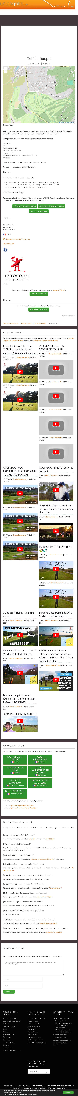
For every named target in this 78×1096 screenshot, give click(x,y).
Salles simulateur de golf (62, 1030)
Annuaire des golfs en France (61, 1018)
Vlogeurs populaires (34, 1021)
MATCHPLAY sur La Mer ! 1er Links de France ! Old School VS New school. (56, 509)
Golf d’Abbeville (15, 791)
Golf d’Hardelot (40, 758)
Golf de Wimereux (15, 781)
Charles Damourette (22, 357)
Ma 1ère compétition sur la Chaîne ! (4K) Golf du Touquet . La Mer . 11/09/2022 (19, 699)
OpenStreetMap (70, 122)
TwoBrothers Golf (33, 1029)
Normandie (6, 1040)
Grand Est (6, 1032)
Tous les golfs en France (10, 323)
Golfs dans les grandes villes (63, 1023)
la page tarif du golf (59, 290)
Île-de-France (7, 1037)
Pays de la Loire (8, 1048)
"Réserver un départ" (55, 888)
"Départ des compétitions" (54, 932)
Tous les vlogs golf (33, 1023)
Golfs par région (60, 1027)
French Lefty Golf (33, 1034)
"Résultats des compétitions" (48, 923)
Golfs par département (62, 1025)
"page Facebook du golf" (44, 897)
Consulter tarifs (38, 294)
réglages (34, 1094)
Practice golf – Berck (15, 758)
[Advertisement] (39, 42)
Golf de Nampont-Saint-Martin (40, 770)
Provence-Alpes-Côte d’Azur (12, 1050)
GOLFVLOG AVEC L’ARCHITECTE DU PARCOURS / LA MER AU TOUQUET (20, 471)
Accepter (68, 1092)
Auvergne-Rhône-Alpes (10, 1018)
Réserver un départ (39, 309)
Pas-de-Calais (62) (40, 323)
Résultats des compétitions (51, 206)
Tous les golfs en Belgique (60, 1037)
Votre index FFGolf (38, 211)
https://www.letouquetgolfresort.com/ (18, 239)
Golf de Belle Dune (15, 768)
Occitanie (6, 1045)
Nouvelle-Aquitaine (9, 1042)
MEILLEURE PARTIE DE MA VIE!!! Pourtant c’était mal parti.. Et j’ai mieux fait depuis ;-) (20, 349)
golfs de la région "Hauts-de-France (22, 805)
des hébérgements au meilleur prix (42, 859)
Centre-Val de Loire (9, 1026)
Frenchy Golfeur (33, 1032)
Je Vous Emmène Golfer (52, 665)
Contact (55, 1045)
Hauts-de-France (26, 323)
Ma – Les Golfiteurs (34, 1026)
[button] (5, 68)
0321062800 (10, 244)
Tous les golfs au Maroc (60, 1042)
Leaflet (62, 122)
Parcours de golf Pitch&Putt (63, 1032)
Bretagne (6, 1023)
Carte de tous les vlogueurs (36, 1018)
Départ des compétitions (25, 206)
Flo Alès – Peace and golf (35, 1040)
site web (32, 839)
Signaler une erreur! (68, 315)
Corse (5, 1029)
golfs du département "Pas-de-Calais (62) (24, 808)
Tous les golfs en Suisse (60, 1034)
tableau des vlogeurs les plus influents (46, 340)
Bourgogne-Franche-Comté (11, 1021)
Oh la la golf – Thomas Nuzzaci (37, 1042)
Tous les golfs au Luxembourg (62, 1040)
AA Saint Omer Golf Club (40, 781)
